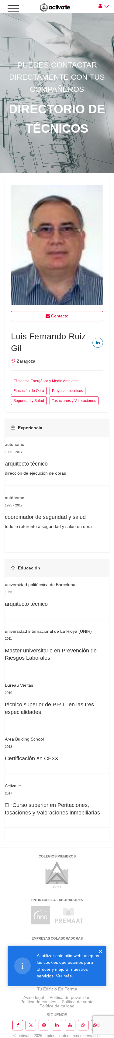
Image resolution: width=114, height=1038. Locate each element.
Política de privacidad (70, 997)
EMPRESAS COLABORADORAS (57, 938)
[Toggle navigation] (13, 9)
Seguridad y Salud (28, 401)
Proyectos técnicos (67, 391)
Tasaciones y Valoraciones (74, 401)
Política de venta (78, 1001)
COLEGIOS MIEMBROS (57, 856)
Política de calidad (57, 1005)
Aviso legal (33, 997)
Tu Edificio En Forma (57, 989)
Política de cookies (38, 1001)
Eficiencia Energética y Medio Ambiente (46, 381)
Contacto (59, 315)
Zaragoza (26, 361)
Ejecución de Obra (28, 391)
